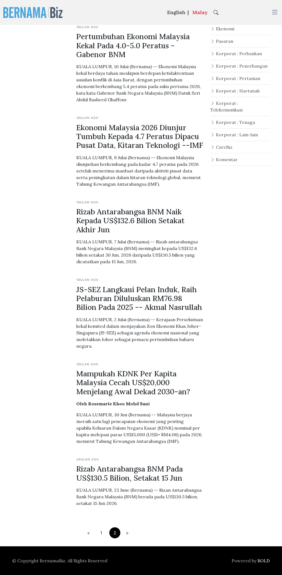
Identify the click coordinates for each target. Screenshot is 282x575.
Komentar (226, 159)
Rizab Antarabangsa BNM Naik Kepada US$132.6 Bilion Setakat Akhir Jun (130, 220)
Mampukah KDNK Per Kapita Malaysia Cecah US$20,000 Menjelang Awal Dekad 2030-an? (133, 382)
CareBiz (223, 147)
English (176, 12)
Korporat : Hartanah (237, 91)
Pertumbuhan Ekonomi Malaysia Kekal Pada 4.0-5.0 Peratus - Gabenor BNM (133, 45)
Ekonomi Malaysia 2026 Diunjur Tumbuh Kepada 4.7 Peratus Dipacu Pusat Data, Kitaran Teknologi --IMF (139, 136)
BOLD (263, 560)
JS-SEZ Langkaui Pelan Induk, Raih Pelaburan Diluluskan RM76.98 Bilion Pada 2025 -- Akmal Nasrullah (139, 298)
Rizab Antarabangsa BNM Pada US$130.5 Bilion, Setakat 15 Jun (129, 473)
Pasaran (224, 41)
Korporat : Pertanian (237, 78)
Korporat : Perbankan (238, 53)
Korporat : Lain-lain (236, 134)
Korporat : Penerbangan (241, 66)
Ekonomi (224, 28)
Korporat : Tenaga (235, 122)
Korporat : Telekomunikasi (226, 106)
